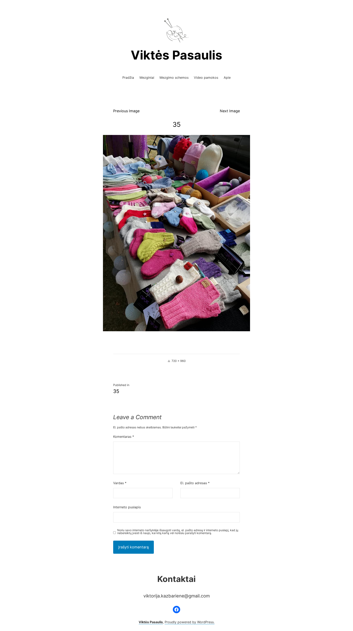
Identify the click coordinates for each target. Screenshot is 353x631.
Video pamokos (206, 77)
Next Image (230, 111)
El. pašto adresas (195, 483)
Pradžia (128, 77)
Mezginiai (147, 77)
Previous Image (126, 111)
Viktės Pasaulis (176, 55)
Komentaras (123, 437)
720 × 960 (179, 361)
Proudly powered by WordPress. (189, 622)
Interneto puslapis (127, 507)
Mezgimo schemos (174, 77)
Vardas (119, 483)
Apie (227, 77)
